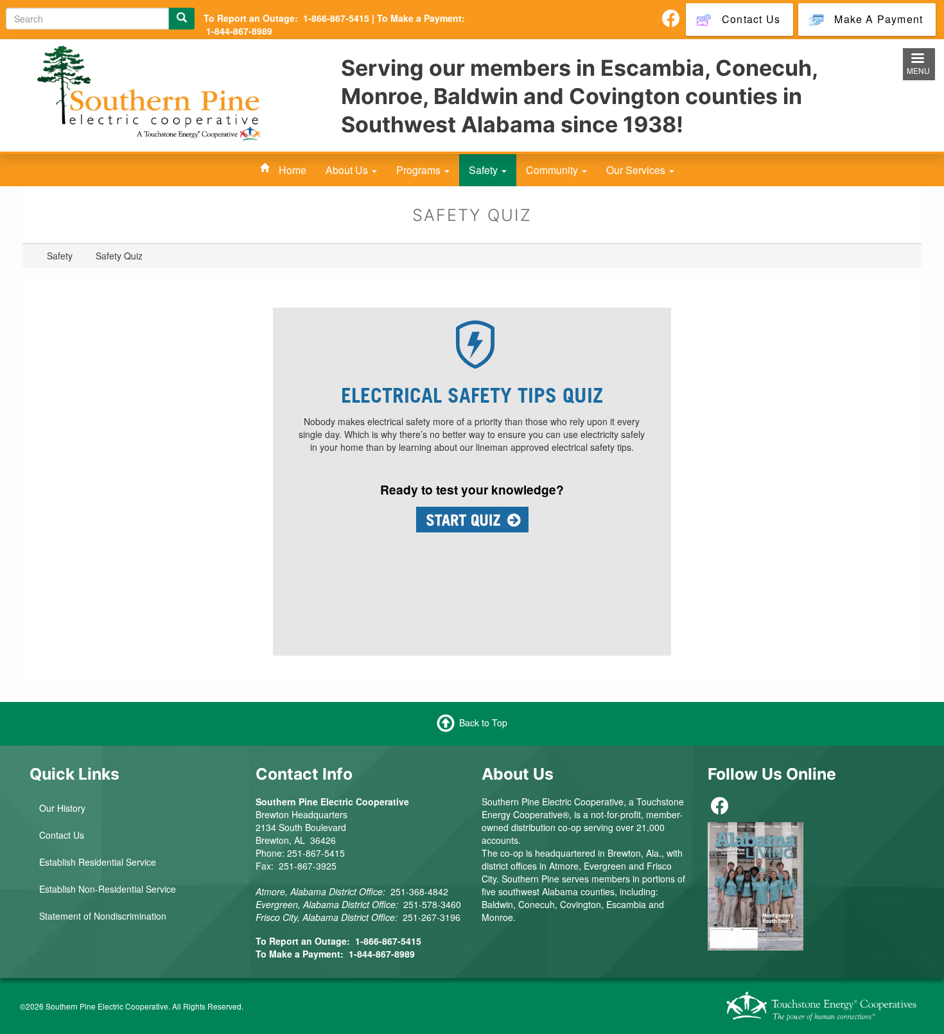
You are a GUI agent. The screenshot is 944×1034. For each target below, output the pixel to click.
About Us (348, 169)
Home (292, 169)
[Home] (151, 94)
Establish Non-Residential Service (107, 888)
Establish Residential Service (97, 861)
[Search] (182, 19)
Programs (419, 169)
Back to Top (483, 722)
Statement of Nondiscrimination (102, 915)
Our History (62, 808)
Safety (484, 169)
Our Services (637, 169)
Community (553, 169)
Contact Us (61, 834)
